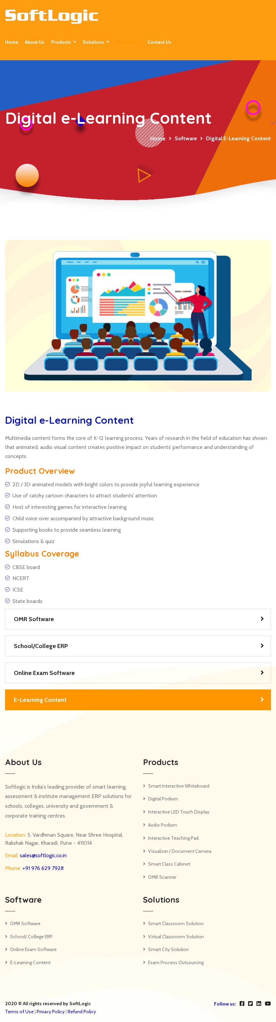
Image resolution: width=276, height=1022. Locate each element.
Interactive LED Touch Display (178, 812)
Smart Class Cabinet (169, 864)
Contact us (159, 42)
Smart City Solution (168, 949)
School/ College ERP (31, 937)
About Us (34, 42)
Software (126, 42)
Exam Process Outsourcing (176, 962)
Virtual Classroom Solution (176, 937)
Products (61, 42)
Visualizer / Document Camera (179, 851)
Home (11, 42)
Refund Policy (82, 1012)
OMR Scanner (162, 877)
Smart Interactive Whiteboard (178, 786)
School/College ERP (41, 646)
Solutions (93, 42)
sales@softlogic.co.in (43, 855)
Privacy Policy (51, 1012)
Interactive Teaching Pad (173, 838)
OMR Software (34, 619)
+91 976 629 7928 (42, 868)
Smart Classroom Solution (176, 923)
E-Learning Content (40, 700)
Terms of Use (19, 1012)
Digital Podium (163, 799)
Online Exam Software (44, 673)
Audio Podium (162, 825)
